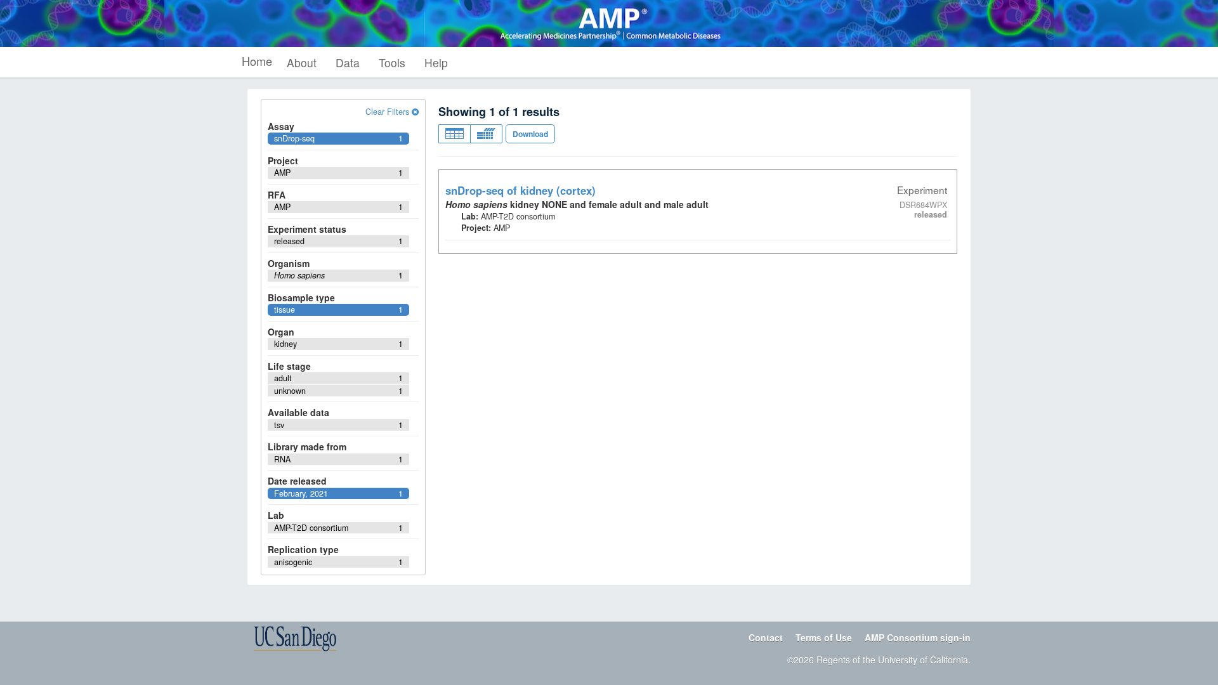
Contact (766, 637)
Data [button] (348, 62)
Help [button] (436, 62)
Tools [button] (392, 62)
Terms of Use (824, 637)
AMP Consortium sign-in (918, 637)
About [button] (302, 62)
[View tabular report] (454, 133)
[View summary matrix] (486, 133)
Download (530, 134)
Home (257, 61)
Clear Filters (388, 111)
